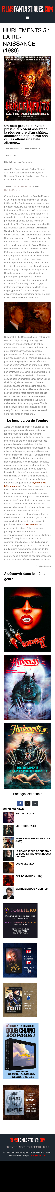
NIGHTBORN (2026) (26, 826)
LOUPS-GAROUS (22, 186)
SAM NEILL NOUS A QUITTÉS (32, 888)
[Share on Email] (35, 803)
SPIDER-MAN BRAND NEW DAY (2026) (33, 840)
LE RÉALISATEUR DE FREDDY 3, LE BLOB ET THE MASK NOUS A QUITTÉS (34, 853)
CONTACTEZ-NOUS (15, 1147)
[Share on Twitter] (27, 803)
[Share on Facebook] (20, 803)
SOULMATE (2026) (25, 813)
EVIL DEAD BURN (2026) (29, 876)
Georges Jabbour (38, 1155)
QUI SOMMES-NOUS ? (38, 1147)
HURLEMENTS (12, 190)
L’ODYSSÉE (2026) (25, 863)
